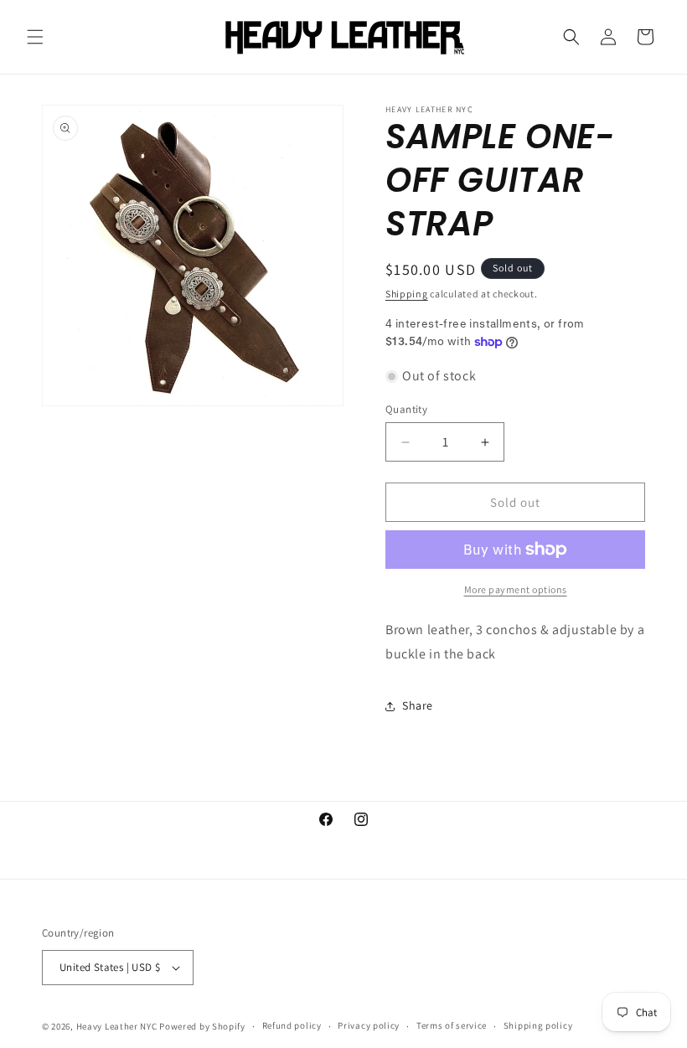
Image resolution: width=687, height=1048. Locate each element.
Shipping (406, 293)
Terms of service (451, 1025)
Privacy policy (369, 1025)
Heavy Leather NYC (117, 1026)
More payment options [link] (515, 589)
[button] (35, 36)
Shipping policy (538, 1025)
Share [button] (417, 705)
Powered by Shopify (202, 1026)
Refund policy (292, 1025)
